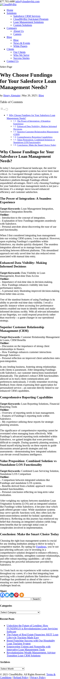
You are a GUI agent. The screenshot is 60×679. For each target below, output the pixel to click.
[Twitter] (7, 595)
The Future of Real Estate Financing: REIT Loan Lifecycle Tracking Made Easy (32, 636)
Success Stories (21, 58)
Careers (17, 34)
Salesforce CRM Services (26, 16)
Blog (9, 37)
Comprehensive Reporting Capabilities (34, 137)
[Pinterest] (16, 595)
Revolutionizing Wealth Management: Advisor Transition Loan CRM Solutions (31, 654)
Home (10, 10)
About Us (18, 31)
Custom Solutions (22, 25)
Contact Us (12, 61)
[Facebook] (2, 595)
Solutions (11, 13)
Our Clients (19, 52)
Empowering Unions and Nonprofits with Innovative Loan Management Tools (28, 648)
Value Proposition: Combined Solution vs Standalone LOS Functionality (34, 141)
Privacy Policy (38, 677)
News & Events (21, 43)
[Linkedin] (11, 595)
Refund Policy (20, 677)
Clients (10, 49)
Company (12, 28)
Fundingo (41, 546)
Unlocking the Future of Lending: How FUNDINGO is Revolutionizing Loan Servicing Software (32, 628)
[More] (22, 595)
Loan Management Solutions (28, 22)
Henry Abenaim (11, 95)
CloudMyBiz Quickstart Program (30, 19)
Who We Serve (21, 55)
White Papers (20, 46)
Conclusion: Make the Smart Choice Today (36, 145)
